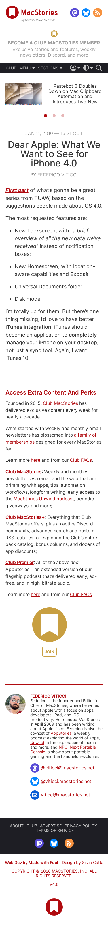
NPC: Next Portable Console (63, 749)
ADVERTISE (51, 825)
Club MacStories (60, 403)
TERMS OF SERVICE (55, 830)
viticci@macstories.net (65, 794)
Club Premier (19, 562)
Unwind (37, 742)
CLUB (11, 68)
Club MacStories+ (25, 517)
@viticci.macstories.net (66, 781)
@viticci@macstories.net (67, 767)
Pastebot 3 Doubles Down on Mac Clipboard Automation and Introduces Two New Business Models (75, 96)
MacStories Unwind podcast (44, 498)
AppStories (61, 733)
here (35, 460)
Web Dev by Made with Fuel (31, 862)
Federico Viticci (48, 696)
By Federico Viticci (54, 175)
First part (17, 190)
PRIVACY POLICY (81, 825)
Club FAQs (81, 460)
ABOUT (17, 825)
